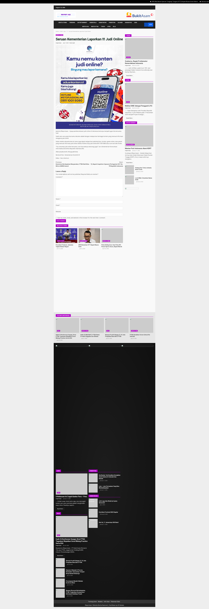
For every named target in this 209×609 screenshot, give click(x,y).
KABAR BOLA (93, 22)
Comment (59, 177)
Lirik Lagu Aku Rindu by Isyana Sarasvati (93, 502)
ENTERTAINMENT (82, 22)
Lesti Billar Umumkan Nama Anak (129, 179)
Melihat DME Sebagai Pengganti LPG (139, 93)
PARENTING (112, 22)
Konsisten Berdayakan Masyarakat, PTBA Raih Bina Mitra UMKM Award (72, 164)
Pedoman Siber (115, 601)
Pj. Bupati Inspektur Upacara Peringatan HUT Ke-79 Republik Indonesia (107, 164)
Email (58, 205)
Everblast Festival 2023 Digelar (93, 513)
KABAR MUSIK (102, 22)
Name (58, 199)
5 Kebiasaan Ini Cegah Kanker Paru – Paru (71, 484)
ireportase (58, 43)
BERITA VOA (85, 26)
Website (58, 211)
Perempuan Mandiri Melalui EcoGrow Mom (60, 583)
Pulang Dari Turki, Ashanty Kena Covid (129, 169)
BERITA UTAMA (63, 22)
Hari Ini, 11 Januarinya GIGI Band (93, 523)
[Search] (142, 24)
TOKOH (103, 26)
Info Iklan (107, 601)
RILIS (114, 26)
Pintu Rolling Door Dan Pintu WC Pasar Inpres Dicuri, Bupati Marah (112, 235)
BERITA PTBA (94, 26)
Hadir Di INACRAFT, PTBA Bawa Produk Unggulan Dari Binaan (92, 325)
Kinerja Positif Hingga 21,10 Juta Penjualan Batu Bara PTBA (117, 325)
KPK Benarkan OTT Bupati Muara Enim (89, 235)
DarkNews (112, 605)
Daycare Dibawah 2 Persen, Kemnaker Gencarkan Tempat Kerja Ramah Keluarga (60, 572)
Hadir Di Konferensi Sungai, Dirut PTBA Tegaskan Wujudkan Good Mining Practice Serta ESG (67, 325)
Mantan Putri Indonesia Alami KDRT (139, 136)
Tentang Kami (92, 601)
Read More (129, 75)
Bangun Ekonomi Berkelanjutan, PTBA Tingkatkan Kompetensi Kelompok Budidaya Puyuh (60, 593)
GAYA (135, 22)
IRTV (150, 24)
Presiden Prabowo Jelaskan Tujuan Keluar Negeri (66, 235)
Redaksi (100, 601)
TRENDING (72, 22)
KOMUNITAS (128, 22)
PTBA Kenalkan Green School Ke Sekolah (141, 325)
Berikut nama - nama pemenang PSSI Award (193, 1)
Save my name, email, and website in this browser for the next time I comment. (81, 218)
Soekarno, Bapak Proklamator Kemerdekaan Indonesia (139, 48)
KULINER (120, 22)
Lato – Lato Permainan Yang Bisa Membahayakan (93, 488)
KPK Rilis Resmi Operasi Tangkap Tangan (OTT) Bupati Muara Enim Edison (153, 1)
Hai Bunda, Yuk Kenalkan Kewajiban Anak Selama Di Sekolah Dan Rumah (93, 477)
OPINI (108, 26)
